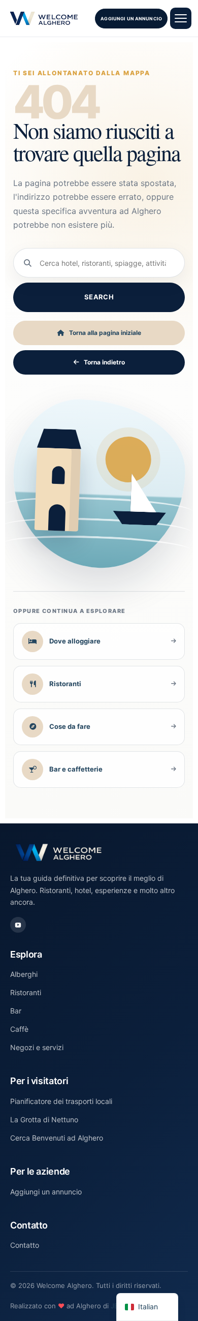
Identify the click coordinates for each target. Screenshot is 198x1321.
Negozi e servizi (36, 1047)
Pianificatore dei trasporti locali (61, 1101)
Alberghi (24, 974)
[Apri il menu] (180, 18)
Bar (15, 1010)
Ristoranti (25, 992)
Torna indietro (104, 362)
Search (99, 297)
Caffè (19, 1029)
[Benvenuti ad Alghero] (44, 18)
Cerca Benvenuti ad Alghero (56, 1137)
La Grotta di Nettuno (44, 1119)
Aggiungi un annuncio (131, 18)
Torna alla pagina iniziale (105, 332)
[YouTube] (18, 925)
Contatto (24, 1245)
